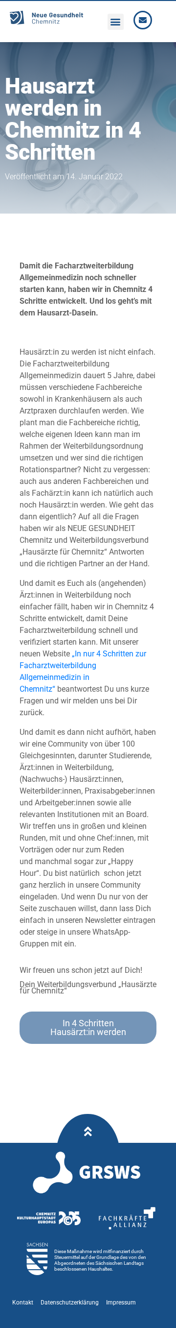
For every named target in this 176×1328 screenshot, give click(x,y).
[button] (116, 22)
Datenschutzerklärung (70, 1302)
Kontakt (22, 1302)
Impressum (121, 1302)
